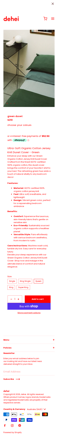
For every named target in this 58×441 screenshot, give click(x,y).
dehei (23, 394)
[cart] (45, 18)
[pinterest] (19, 425)
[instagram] (12, 425)
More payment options (29, 313)
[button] (52, 3)
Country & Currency (14, 409)
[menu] (52, 18)
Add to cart (38, 299)
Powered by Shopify (12, 432)
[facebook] (5, 425)
